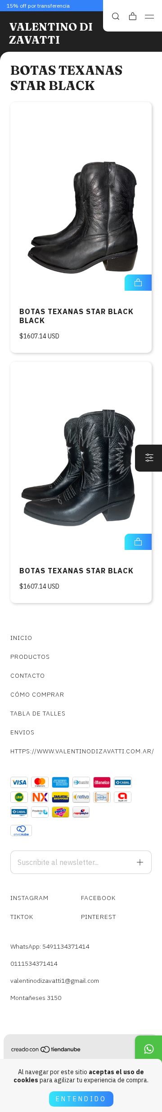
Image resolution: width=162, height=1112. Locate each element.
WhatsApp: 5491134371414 (49, 946)
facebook (98, 898)
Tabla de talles (38, 713)
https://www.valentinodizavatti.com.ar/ (81, 751)
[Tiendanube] (46, 1051)
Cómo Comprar (37, 694)
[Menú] (149, 16)
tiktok (21, 917)
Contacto (27, 675)
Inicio (21, 638)
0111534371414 (33, 963)
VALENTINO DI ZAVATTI (51, 33)
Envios (22, 732)
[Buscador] (115, 16)
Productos (30, 657)
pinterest (98, 917)
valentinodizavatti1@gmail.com (54, 981)
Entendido (81, 1099)
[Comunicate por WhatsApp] (148, 1048)
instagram (29, 898)
